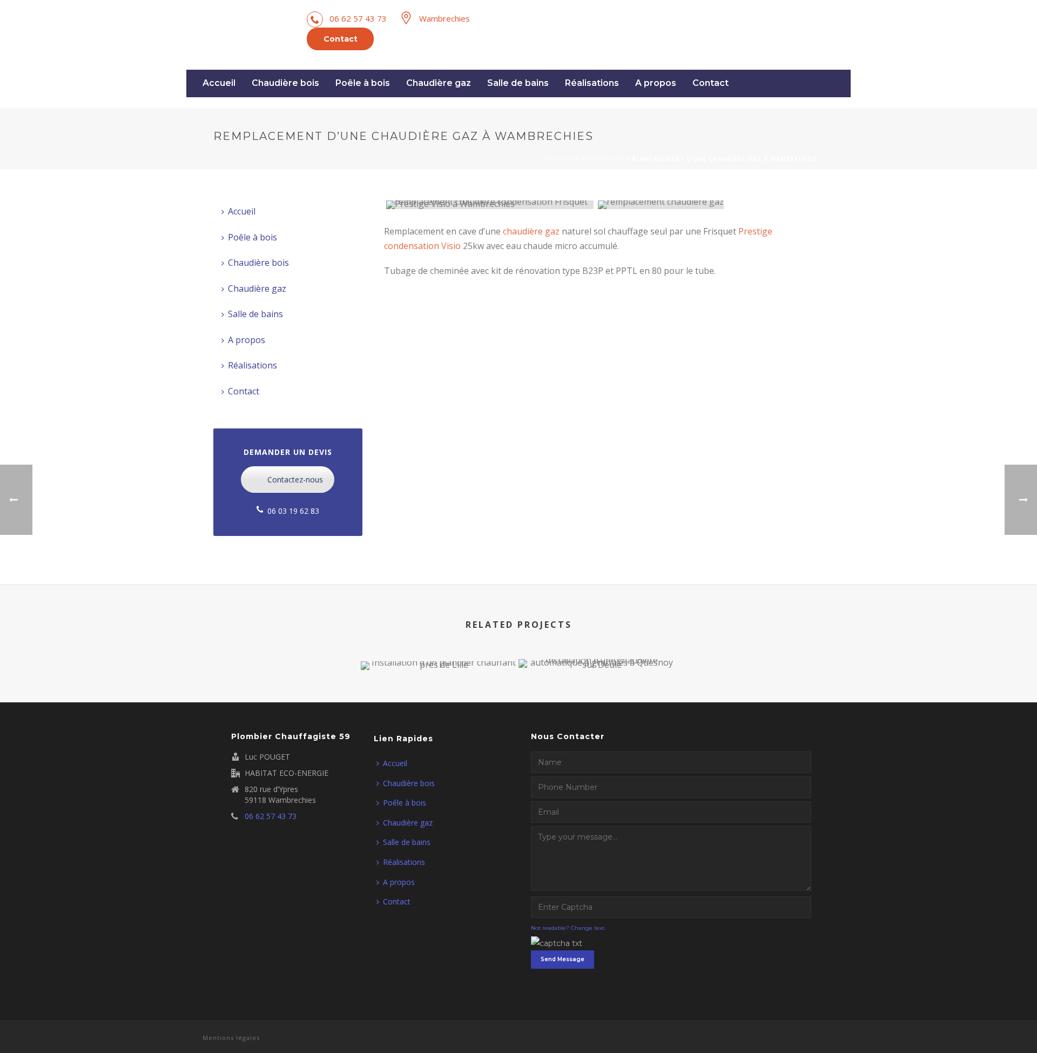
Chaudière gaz (438, 83)
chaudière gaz (531, 231)
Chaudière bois (285, 83)
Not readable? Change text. (568, 927)
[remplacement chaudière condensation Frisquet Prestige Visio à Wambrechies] (490, 204)
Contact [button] (341, 39)
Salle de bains (518, 83)
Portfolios (602, 159)
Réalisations (592, 83)
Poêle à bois (362, 83)
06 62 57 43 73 (358, 18)
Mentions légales (231, 1038)
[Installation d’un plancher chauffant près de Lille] (440, 699)
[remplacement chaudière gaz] (701, 204)
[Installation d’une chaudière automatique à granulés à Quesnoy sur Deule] (597, 697)
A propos (655, 83)
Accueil (219, 83)
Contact (710, 83)
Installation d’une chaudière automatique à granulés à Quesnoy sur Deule (597, 628)
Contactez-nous (295, 479)
